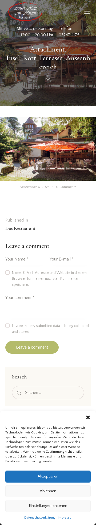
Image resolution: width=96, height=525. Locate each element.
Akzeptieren (48, 476)
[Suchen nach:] (48, 392)
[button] (88, 417)
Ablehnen (48, 491)
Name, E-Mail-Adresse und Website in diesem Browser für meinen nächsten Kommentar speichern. (49, 279)
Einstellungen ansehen (48, 505)
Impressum (66, 517)
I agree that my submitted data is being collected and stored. (50, 329)
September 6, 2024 (35, 187)
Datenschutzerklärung (39, 517)
